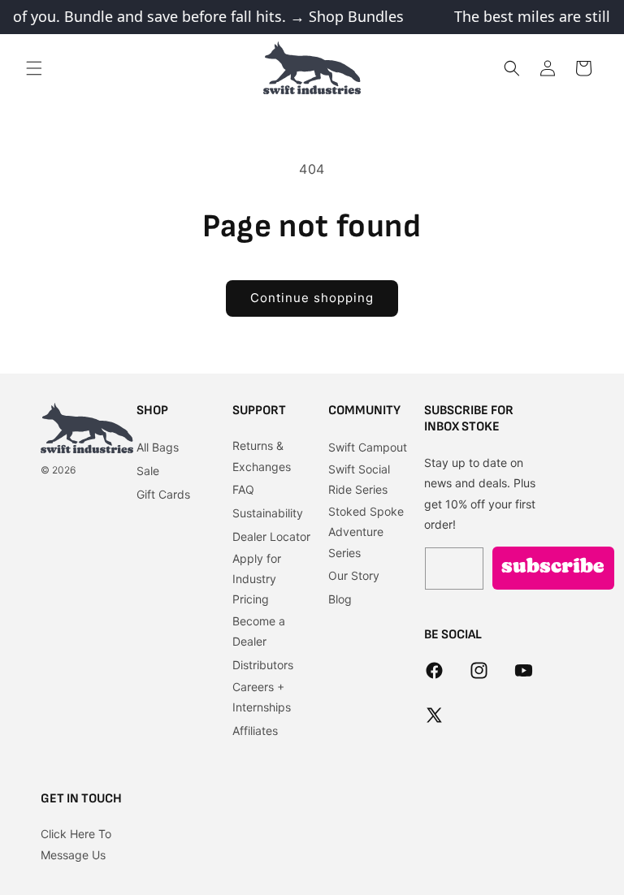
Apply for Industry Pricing (256, 578)
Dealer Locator (271, 536)
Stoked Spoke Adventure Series (366, 531)
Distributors (262, 665)
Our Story (353, 575)
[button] (34, 68)
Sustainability (267, 513)
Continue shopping (312, 297)
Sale (147, 471)
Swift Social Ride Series (359, 479)
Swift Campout (367, 447)
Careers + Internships (261, 697)
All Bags (157, 447)
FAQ (243, 489)
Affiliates (255, 730)
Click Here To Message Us (76, 844)
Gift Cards (163, 494)
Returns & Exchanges (261, 456)
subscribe (552, 567)
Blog (340, 599)
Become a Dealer (258, 631)
